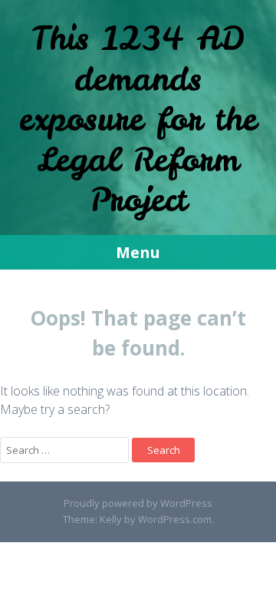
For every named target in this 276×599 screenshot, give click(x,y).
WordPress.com (175, 519)
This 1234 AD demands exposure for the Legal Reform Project (138, 119)
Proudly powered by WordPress (138, 503)
